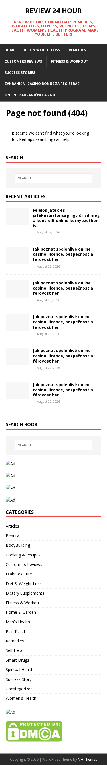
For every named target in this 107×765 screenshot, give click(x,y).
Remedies (77, 50)
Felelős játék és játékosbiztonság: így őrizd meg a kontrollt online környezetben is (66, 218)
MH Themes (87, 759)
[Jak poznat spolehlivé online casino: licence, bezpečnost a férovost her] (17, 260)
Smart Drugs (17, 660)
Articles (12, 526)
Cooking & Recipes (23, 555)
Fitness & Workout (69, 61)
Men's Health (18, 621)
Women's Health (21, 698)
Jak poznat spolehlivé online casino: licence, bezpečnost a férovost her (63, 254)
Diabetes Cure (19, 574)
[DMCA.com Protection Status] (34, 738)
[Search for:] (54, 178)
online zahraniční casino (30, 95)
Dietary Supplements (25, 593)
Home (9, 50)
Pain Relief (15, 631)
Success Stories (20, 72)
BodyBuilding (18, 545)
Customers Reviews (23, 61)
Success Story (18, 679)
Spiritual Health (19, 669)
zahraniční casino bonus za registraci (43, 83)
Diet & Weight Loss (42, 50)
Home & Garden (21, 612)
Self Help (14, 650)
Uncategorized (19, 688)
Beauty (12, 535)
